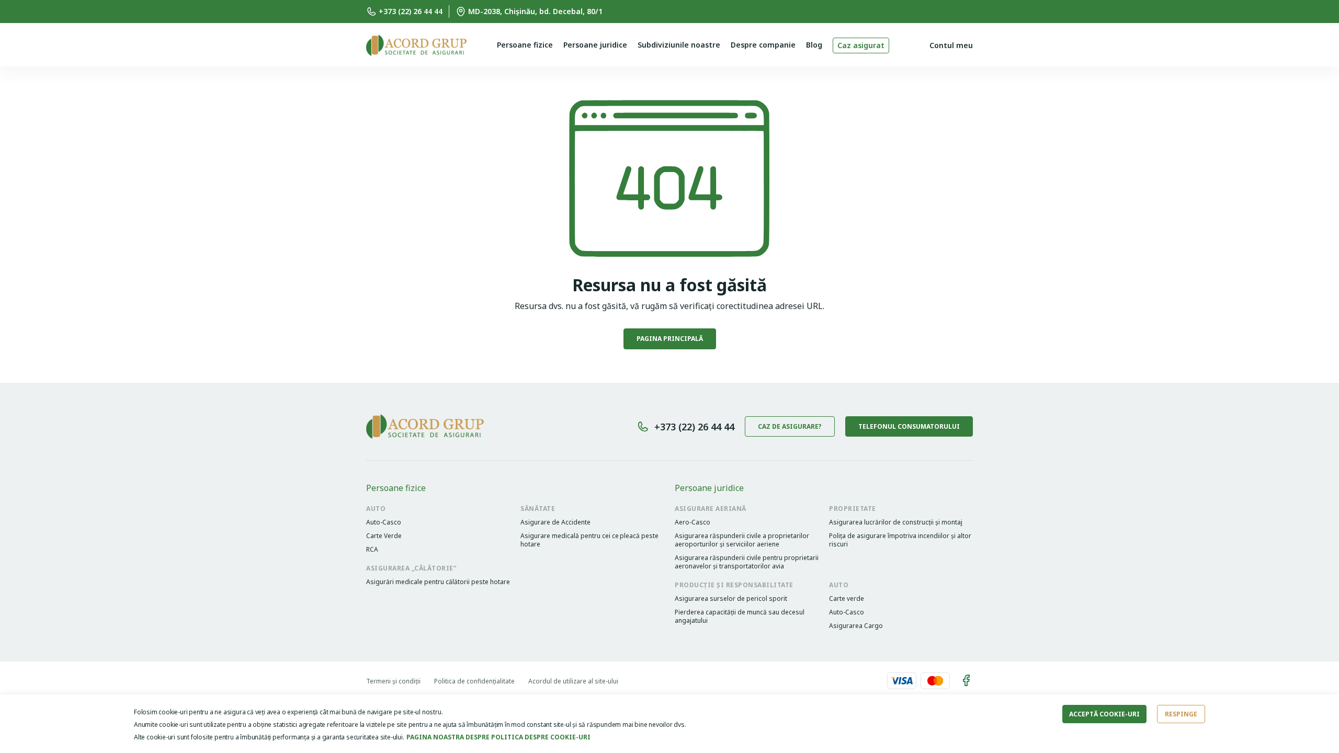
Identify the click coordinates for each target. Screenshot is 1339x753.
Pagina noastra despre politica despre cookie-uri (498, 737)
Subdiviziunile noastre (679, 45)
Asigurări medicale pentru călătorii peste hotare (438, 582)
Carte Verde (384, 536)
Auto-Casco (383, 522)
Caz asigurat (860, 45)
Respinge (1181, 714)
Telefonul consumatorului (909, 426)
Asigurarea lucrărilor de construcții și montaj (895, 522)
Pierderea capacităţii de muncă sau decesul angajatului (739, 616)
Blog (814, 45)
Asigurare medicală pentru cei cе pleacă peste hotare (589, 540)
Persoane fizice (525, 45)
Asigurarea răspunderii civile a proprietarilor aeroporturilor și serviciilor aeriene (742, 540)
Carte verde (846, 599)
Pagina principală (670, 338)
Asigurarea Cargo (856, 626)
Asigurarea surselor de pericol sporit (731, 599)
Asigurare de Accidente (555, 522)
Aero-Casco (692, 522)
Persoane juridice (595, 45)
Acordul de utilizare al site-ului (573, 681)
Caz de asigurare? (790, 426)
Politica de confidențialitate (474, 681)
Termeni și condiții (393, 681)
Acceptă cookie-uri (1104, 714)
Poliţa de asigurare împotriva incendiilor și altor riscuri (900, 540)
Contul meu (951, 45)
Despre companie (763, 45)
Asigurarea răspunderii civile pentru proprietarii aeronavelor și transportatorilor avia (747, 562)
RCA (372, 549)
